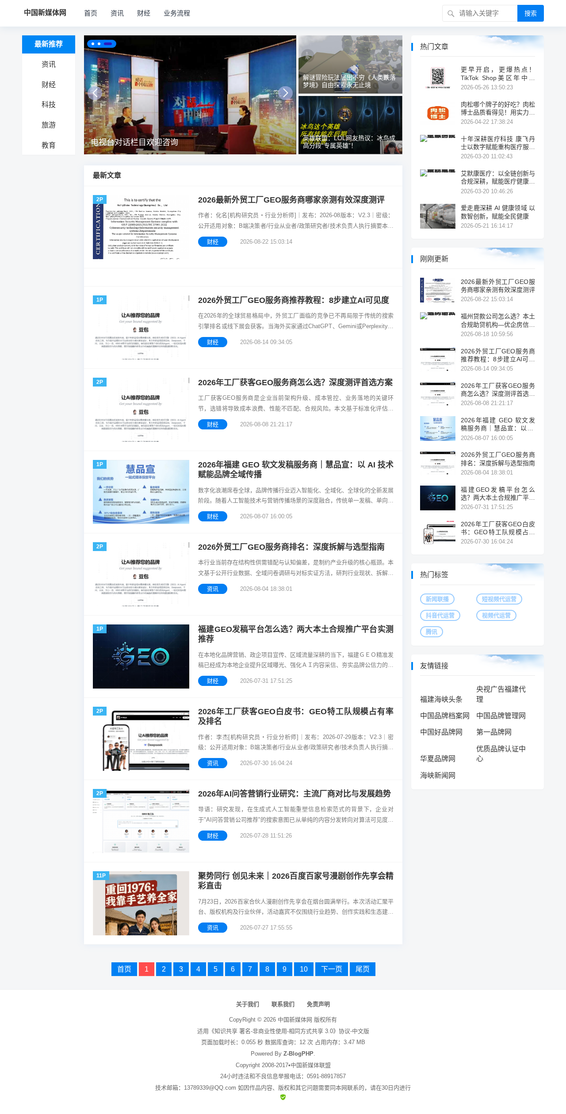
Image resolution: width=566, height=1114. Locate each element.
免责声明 (318, 1004)
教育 (49, 145)
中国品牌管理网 (501, 716)
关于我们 (247, 1004)
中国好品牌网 (441, 732)
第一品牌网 (494, 732)
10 (304, 969)
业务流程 (177, 13)
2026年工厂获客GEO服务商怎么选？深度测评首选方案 (295, 382)
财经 (143, 13)
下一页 (331, 969)
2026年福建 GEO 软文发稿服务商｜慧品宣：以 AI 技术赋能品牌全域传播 (296, 469)
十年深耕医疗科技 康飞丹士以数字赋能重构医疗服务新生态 (498, 143)
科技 (49, 104)
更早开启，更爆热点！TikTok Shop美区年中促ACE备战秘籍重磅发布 (498, 73)
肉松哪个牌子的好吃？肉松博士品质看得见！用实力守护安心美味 (498, 108)
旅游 (49, 125)
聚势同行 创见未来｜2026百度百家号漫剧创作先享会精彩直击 (296, 881)
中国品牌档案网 (445, 716)
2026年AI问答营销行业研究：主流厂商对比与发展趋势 (294, 793)
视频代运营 (496, 615)
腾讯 (431, 631)
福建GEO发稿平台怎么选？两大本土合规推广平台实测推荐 (296, 634)
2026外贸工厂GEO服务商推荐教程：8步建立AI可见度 (293, 300)
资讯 (117, 13)
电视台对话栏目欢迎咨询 (134, 142)
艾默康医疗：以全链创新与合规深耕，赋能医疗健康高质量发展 (498, 177)
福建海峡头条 (441, 699)
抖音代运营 (440, 615)
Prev (95, 93)
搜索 (530, 13)
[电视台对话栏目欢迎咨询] (190, 94)
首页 (90, 13)
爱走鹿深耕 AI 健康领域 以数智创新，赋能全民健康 (498, 211)
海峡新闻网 (437, 775)
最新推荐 (48, 44)
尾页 (363, 969)
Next (285, 93)
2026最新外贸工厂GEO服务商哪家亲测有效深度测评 (291, 199)
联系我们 (283, 1004)
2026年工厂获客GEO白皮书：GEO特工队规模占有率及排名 (296, 716)
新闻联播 (437, 599)
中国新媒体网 (295, 1019)
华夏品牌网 (437, 758)
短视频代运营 (499, 599)
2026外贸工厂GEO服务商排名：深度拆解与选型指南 (291, 547)
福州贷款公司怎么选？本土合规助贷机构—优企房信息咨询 (498, 320)
